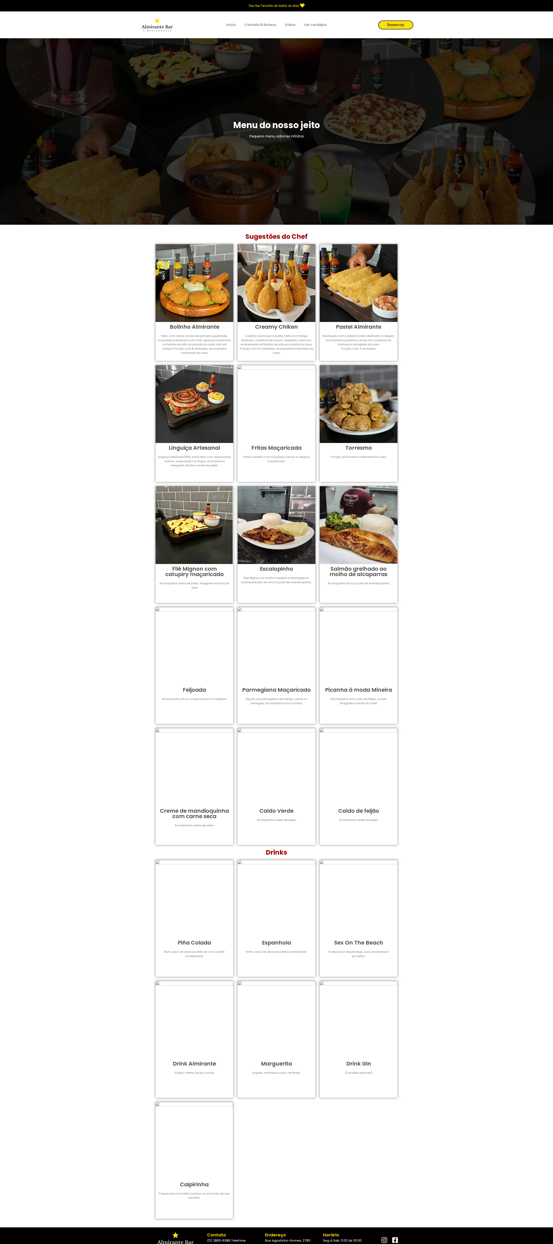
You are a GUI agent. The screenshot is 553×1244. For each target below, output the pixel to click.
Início (231, 24)
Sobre (290, 24)
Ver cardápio (315, 24)
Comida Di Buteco (260, 24)
